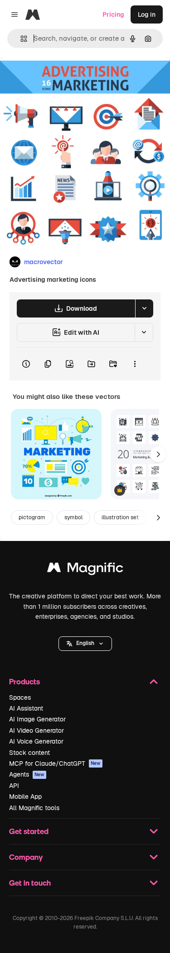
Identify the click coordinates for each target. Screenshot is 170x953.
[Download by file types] (144, 308)
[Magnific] (85, 570)
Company (26, 857)
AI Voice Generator (36, 741)
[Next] (158, 454)
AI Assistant (26, 708)
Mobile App (25, 796)
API (14, 786)
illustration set (120, 517)
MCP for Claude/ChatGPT (55, 763)
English (85, 643)
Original (58, 77)
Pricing (113, 14)
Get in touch (30, 882)
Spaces (20, 697)
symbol (73, 517)
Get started (29, 831)
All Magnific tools (34, 808)
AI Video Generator (36, 730)
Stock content (29, 753)
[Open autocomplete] (20, 38)
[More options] (135, 364)
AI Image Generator (37, 719)
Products (24, 681)
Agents (26, 774)
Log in (146, 14)
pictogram (32, 517)
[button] (85, 643)
